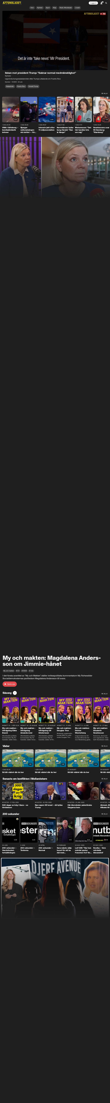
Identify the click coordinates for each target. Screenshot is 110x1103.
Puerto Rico (21, 86)
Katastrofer (10, 86)
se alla (104, 93)
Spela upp (11, 684)
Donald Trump (33, 86)
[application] (55, 40)
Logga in (93, 3)
